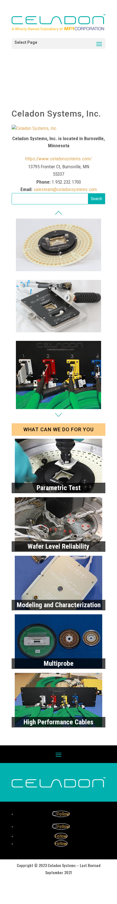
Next (58, 415)
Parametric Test (59, 488)
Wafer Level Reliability (58, 546)
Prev (58, 213)
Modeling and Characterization (59, 605)
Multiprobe (59, 663)
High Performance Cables (58, 722)
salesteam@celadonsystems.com (65, 189)
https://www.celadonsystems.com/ (58, 158)
